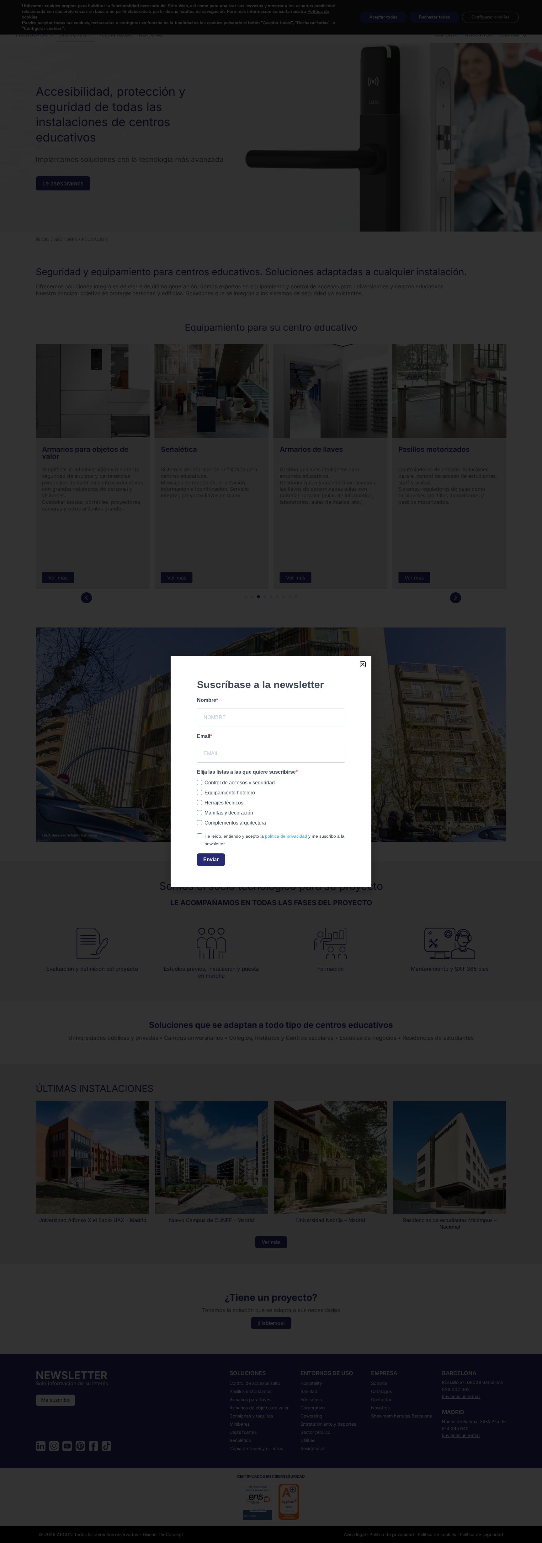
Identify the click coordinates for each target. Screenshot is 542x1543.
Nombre (206, 700)
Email (203, 736)
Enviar (211, 859)
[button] (362, 664)
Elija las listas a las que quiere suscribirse (246, 772)
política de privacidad (286, 836)
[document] (271, 771)
